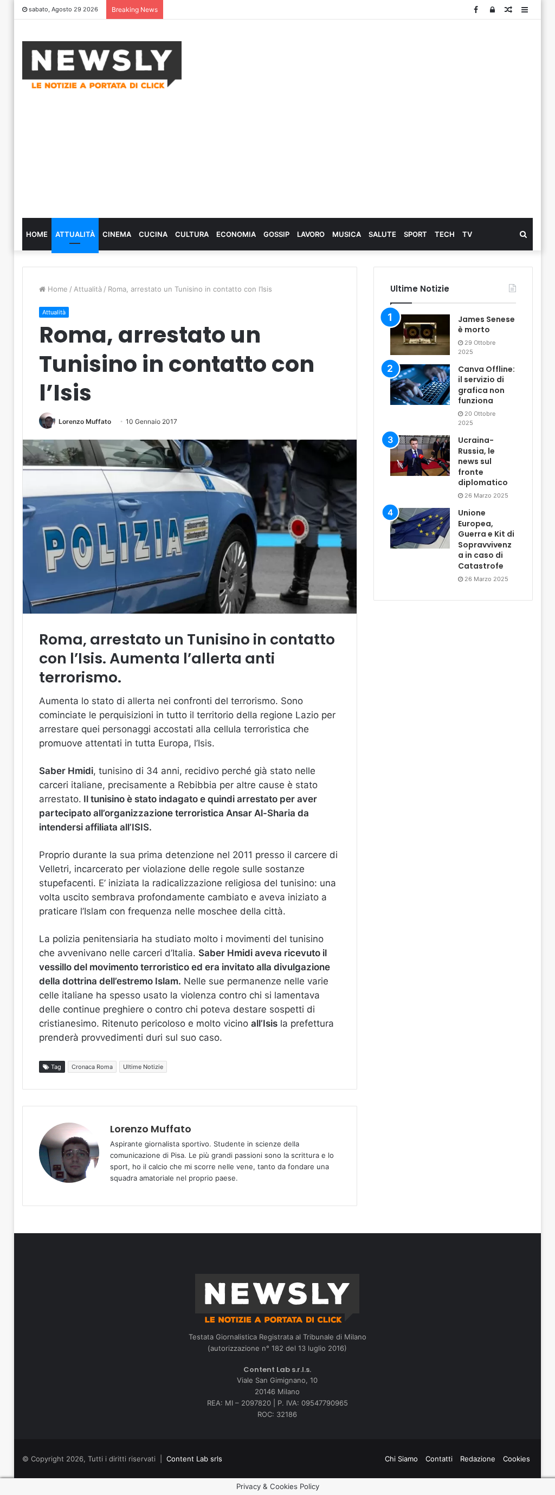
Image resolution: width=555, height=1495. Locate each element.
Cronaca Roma (92, 1067)
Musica (346, 234)
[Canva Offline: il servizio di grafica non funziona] (420, 384)
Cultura (192, 234)
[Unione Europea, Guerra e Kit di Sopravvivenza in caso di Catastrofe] (420, 528)
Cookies (516, 1458)
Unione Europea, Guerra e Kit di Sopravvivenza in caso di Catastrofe (486, 539)
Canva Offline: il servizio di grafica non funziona (486, 385)
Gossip (276, 234)
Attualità (75, 234)
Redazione (477, 1458)
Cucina (153, 234)
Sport (415, 234)
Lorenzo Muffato (85, 421)
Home (37, 234)
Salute (382, 234)
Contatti (439, 1458)
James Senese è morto (486, 325)
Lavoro (311, 234)
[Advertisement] (376, 117)
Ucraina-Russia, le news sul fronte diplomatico (483, 461)
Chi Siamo (401, 1458)
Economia (236, 234)
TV (467, 234)
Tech (445, 234)
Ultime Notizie (143, 1067)
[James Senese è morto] (420, 334)
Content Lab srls (194, 1458)
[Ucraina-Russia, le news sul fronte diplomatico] (420, 455)
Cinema (116, 234)
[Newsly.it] (102, 64)
